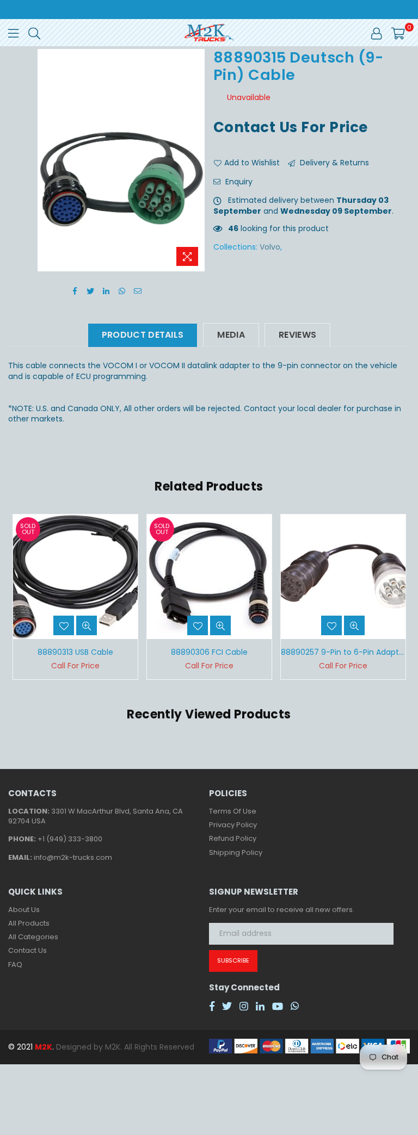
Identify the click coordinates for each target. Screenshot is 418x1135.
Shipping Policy (235, 852)
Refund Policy (232, 838)
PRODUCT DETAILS (143, 334)
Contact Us (27, 950)
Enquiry (238, 182)
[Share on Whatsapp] (122, 290)
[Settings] (376, 32)
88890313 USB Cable (75, 652)
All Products (29, 923)
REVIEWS (297, 334)
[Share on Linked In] (106, 290)
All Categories (33, 937)
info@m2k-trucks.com (73, 857)
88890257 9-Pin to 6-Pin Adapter (343, 652)
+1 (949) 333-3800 (70, 839)
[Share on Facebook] (75, 290)
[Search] (34, 32)
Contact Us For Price (290, 127)
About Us (24, 909)
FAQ (15, 964)
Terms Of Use (232, 811)
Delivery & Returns (333, 163)
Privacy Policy (233, 825)
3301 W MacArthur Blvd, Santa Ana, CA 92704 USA (95, 816)
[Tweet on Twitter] (91, 290)
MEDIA (231, 334)
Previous (17, 596)
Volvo (270, 246)
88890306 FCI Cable (209, 652)
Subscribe (233, 960)
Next (400, 596)
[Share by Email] (138, 290)
